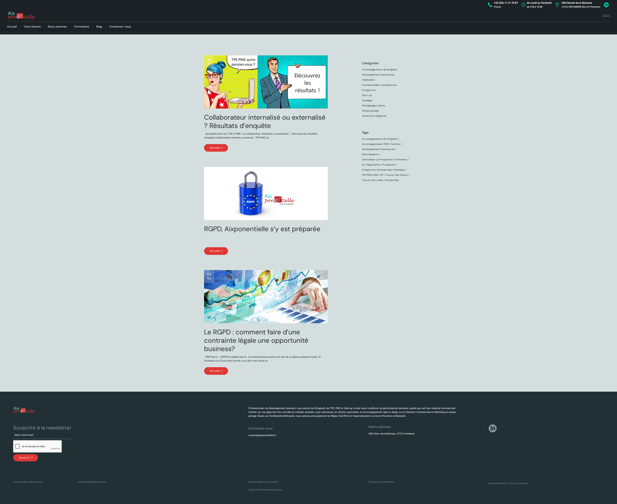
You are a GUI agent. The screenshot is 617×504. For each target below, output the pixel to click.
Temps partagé (370, 110)
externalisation (370, 154)
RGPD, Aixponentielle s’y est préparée (262, 228)
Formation (401, 159)
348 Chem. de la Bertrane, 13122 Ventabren (392, 433)
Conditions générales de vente (91, 481)
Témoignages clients (373, 105)
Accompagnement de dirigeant (379, 69)
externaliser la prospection (377, 159)
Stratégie (367, 100)
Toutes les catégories (374, 116)
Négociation (373, 164)
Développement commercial (378, 74)
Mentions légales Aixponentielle (263, 481)
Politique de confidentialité (381, 481)
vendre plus (392, 180)
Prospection (369, 90)
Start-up (367, 95)
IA (363, 164)
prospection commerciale (377, 169)
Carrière (395, 144)
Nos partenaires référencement (28, 481)
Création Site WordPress (260, 489)
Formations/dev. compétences (379, 85)
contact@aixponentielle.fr (262, 435)
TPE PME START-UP (372, 175)
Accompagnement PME (375, 144)
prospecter (388, 164)
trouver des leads (372, 180)
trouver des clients (396, 175)
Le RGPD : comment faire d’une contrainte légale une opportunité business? (256, 340)
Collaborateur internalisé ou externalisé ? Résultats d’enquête (265, 121)
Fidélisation (368, 79)
